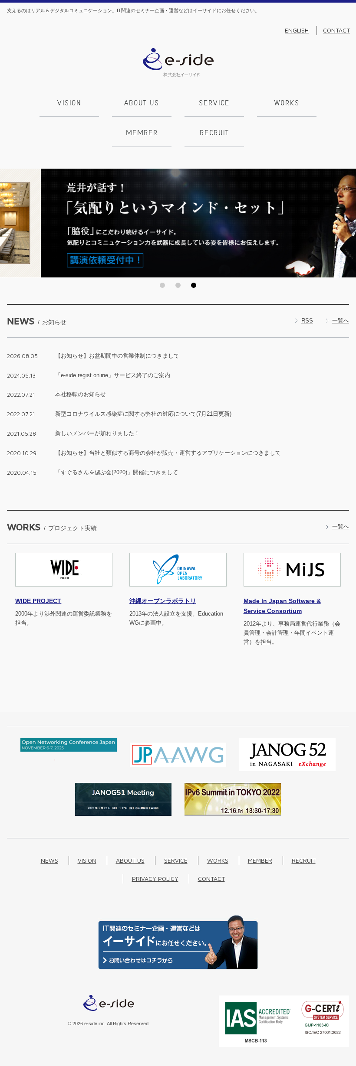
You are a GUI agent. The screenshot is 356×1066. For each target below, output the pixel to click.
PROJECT (38, 600)
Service (214, 104)
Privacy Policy (155, 878)
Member (142, 133)
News (49, 860)
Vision (69, 104)
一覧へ (340, 320)
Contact (336, 30)
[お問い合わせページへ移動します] (178, 967)
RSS (307, 320)
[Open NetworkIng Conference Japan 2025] (68, 758)
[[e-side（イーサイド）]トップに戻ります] (178, 75)
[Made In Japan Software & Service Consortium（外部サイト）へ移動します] (292, 591)
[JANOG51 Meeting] (123, 814)
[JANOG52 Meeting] (287, 769)
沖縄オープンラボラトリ (162, 600)
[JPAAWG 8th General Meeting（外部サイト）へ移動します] (178, 769)
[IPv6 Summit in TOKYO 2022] (233, 813)
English (297, 30)
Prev (9, 223)
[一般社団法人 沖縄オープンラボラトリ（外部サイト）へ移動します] (178, 591)
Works (287, 104)
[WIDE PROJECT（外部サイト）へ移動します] (63, 591)
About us (141, 104)
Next (347, 223)
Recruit (214, 133)
